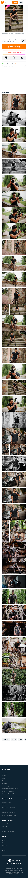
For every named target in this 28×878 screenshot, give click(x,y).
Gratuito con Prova (14, 46)
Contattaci (4, 871)
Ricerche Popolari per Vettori (9, 854)
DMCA (3, 849)
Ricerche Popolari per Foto (8, 857)
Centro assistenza (6, 868)
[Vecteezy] (2, 2)
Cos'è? (14, 63)
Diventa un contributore (8, 876)
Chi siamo (4, 873)
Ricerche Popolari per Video (9, 859)
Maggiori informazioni (8, 66)
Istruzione (4, 827)
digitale (14, 784)
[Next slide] (22, 784)
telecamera (6, 784)
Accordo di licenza (6, 846)
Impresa (4, 825)
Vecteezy (4, 820)
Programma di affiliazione (8, 852)
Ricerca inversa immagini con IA (10, 833)
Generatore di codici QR (8, 838)
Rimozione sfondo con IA (8, 835)
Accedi (21, 2)
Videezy (4, 822)
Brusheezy (4, 817)
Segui (23, 41)
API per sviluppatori (7, 830)
